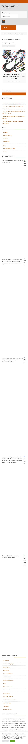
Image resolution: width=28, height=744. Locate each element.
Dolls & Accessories (7, 686)
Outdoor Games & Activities (9, 699)
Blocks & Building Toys (8, 663)
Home (5, 27)
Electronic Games (7, 690)
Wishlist (5, 151)
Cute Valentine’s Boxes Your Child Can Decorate (14, 103)
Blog (4, 145)
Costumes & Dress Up (8, 680)
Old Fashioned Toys (9, 6)
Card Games (6, 670)
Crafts (4, 683)
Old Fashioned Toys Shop (9, 148)
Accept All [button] (12, 741)
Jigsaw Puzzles (6, 693)
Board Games (6, 667)
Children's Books (7, 677)
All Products (6, 660)
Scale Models (6, 706)
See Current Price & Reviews (14, 81)
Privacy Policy (6, 141)
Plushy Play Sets (7, 703)
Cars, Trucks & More (8, 673)
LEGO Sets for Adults (8, 696)
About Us (5, 138)
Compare (5, 132)
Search (14, 94)
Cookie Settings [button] (5, 741)
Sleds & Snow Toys (7, 709)
